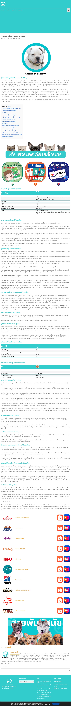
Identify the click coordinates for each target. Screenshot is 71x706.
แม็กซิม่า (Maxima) (20, 611)
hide (9, 106)
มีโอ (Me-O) (18, 559)
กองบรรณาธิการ (16, 38)
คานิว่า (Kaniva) (19, 528)
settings (48, 704)
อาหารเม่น (68, 670)
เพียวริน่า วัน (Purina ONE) (21, 569)
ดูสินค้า (8, 10)
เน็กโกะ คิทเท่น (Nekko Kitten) (23, 590)
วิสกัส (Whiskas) (19, 538)
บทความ (14, 10)
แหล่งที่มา (9, 647)
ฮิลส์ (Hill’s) (18, 579)
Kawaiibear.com (14, 654)
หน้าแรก (2, 10)
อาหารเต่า (3, 670)
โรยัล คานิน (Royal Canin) (22, 517)
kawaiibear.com (9, 684)
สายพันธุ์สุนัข (8, 666)
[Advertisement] (35, 22)
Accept (55, 703)
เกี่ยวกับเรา (20, 10)
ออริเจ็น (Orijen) (19, 600)
